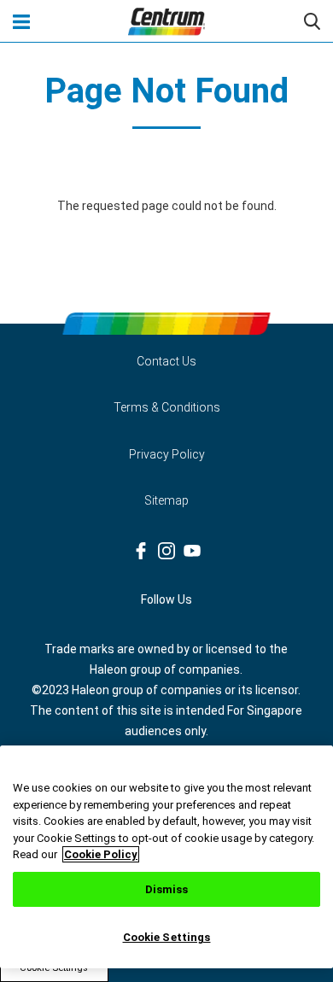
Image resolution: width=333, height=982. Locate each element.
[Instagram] (166, 551)
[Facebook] (141, 551)
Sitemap (166, 500)
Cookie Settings (167, 937)
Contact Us (166, 361)
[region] (166, 856)
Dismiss (167, 889)
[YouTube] (192, 551)
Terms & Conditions (167, 407)
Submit (311, 21)
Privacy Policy (167, 454)
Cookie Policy (100, 854)
